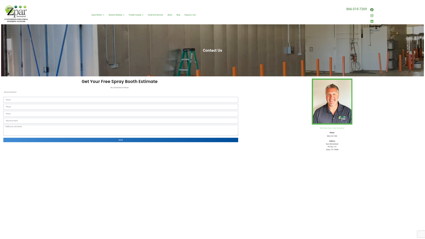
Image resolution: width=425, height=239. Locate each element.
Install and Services (155, 15)
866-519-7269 (356, 9)
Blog (178, 15)
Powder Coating (135, 15)
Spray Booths (96, 15)
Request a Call (190, 15)
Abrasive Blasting (115, 15)
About (169, 15)
